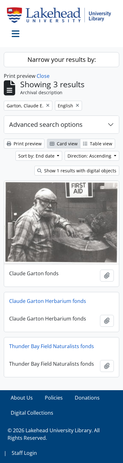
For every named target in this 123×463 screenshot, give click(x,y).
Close (43, 76)
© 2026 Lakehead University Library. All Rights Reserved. (54, 434)
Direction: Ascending (90, 156)
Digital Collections (32, 412)
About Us (22, 397)
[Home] (61, 15)
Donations (87, 397)
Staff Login (24, 453)
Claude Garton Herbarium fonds (47, 301)
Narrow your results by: (61, 59)
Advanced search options (46, 124)
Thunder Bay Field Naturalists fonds (51, 346)
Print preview (27, 144)
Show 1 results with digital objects (79, 171)
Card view (67, 144)
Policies (54, 397)
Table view (100, 144)
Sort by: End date (37, 156)
